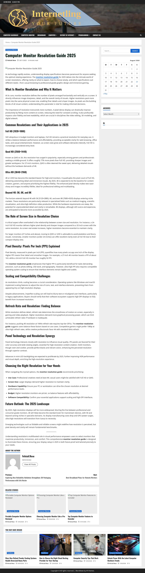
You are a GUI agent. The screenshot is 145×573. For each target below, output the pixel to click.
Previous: (28, 477)
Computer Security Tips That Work (85, 558)
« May (105, 94)
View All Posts (30, 464)
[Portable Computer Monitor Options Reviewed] (20, 504)
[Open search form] (141, 35)
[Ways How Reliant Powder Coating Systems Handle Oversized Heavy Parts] (21, 544)
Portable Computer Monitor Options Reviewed (18, 517)
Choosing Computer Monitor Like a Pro (51, 516)
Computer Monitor (28, 35)
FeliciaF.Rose (11, 60)
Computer (52, 35)
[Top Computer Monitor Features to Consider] (82, 504)
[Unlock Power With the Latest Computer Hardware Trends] (124, 544)
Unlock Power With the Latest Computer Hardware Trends (122, 559)
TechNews (10, 553)
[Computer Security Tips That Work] (89, 544)
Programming (83, 35)
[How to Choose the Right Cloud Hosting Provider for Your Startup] (55, 544)
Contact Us (97, 35)
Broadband (41, 35)
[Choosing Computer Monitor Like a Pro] (51, 504)
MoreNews (80, 571)
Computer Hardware (10, 35)
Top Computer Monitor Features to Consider (80, 517)
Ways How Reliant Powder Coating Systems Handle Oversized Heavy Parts (21, 559)
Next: (81, 476)
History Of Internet (67, 35)
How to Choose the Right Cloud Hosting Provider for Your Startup (53, 559)
